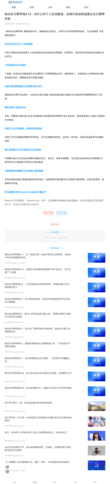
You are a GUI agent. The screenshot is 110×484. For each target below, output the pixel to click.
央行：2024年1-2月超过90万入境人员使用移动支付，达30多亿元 (36, 432)
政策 (32, 7)
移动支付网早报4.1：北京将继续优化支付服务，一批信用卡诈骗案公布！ (37, 360)
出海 (50, 7)
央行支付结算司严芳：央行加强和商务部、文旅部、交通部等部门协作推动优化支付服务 (38, 449)
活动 (86, 7)
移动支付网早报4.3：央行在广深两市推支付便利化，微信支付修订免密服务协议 (37, 330)
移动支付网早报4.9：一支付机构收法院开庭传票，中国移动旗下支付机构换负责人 (37, 285)
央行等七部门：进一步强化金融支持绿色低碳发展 (28, 402)
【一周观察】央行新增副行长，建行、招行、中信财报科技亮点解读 (37, 461)
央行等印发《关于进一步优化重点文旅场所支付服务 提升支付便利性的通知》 (38, 419)
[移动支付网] (15, 2)
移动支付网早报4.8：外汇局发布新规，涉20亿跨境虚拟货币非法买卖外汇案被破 (37, 300)
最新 (14, 7)
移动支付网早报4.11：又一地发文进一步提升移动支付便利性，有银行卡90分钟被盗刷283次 (38, 256)
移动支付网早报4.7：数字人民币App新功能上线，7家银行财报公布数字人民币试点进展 (38, 315)
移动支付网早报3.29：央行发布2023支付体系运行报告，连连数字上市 (38, 372)
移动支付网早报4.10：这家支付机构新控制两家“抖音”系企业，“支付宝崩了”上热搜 (38, 271)
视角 (68, 7)
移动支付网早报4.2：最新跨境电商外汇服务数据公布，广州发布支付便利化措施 (37, 345)
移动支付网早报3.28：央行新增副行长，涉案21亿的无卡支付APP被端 (38, 387)
